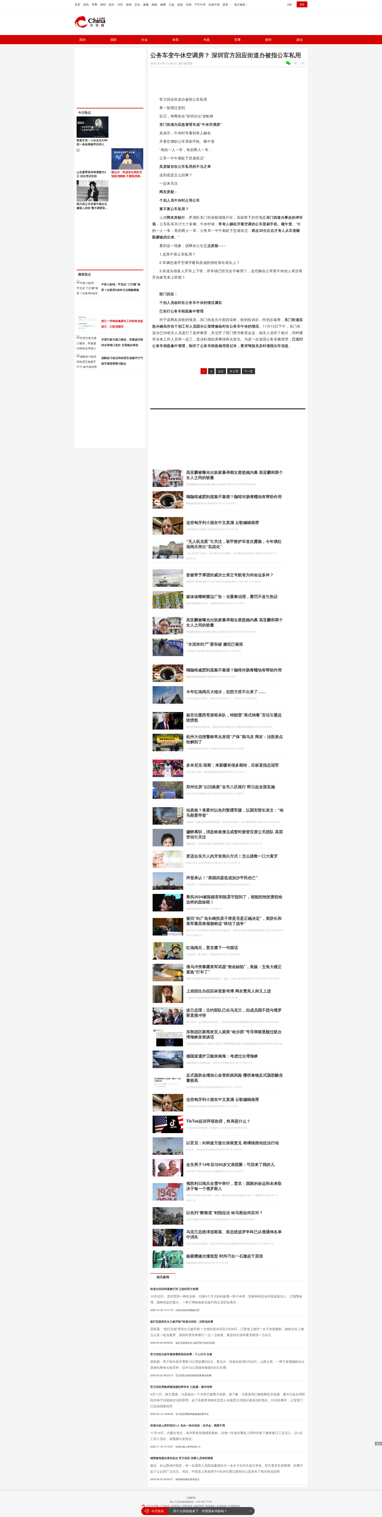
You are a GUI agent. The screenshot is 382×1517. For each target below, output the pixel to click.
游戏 (129, 4)
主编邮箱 (191, 1497)
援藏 (146, 4)
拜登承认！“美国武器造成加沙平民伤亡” (222, 877)
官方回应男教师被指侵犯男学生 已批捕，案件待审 (181, 1387)
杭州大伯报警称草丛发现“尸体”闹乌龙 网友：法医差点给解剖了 (234, 739)
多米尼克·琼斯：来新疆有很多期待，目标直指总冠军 (232, 765)
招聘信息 (187, 1505)
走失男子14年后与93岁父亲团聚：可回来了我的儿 (230, 1164)
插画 (154, 4)
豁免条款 (210, 1505)
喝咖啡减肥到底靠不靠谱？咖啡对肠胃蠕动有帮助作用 (234, 496)
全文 (221, 371)
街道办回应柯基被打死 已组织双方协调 (174, 1289)
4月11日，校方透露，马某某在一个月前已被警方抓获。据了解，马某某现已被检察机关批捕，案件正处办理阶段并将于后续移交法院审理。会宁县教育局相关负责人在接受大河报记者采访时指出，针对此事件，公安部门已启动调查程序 (227, 1400)
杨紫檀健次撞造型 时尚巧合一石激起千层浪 (224, 1256)
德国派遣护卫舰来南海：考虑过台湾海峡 (222, 1056)
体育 (175, 39)
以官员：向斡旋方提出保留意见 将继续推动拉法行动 (232, 1142)
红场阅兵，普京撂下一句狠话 (212, 947)
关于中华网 (152, 1505)
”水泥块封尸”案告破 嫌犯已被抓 (214, 644)
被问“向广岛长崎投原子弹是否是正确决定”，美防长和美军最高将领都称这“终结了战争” (234, 920)
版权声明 (199, 1505)
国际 (113, 39)
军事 (94, 4)
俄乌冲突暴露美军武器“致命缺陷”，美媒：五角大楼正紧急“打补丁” (234, 969)
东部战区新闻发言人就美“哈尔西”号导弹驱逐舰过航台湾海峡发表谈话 (234, 1034)
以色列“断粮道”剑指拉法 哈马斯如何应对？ (224, 1212)
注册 (289, 4)
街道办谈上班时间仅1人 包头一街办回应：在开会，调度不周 (187, 1425)
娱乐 (111, 4)
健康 (163, 4)
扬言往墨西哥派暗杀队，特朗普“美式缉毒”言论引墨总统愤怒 (234, 717)
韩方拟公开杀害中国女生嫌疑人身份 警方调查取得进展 (92, 208)
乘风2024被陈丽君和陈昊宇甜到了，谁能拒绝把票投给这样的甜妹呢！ (234, 899)
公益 (171, 4)
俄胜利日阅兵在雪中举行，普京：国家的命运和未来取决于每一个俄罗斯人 (234, 1185)
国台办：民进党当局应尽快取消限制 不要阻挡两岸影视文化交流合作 (127, 176)
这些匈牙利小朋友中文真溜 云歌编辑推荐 (222, 522)
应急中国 (214, 4)
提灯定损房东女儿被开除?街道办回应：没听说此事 (181, 1321)
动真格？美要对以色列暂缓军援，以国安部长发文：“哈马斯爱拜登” (235, 812)
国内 (82, 39)
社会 (144, 39)
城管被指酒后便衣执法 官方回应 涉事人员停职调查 (181, 1458)
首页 (77, 4)
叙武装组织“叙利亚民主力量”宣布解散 (199, 1511)
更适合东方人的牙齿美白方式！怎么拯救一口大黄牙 (232, 856)
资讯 (86, 4)
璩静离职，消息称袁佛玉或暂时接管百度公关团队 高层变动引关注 (234, 834)
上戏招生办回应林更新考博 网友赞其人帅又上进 (228, 991)
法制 (188, 4)
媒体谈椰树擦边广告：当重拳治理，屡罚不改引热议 (232, 596)
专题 (206, 39)
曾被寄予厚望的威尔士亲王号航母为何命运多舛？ (230, 575)
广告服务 (165, 1505)
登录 (302, 4)
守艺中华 (200, 4)
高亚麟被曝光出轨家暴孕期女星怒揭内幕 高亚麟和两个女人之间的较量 (234, 474)
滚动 (299, 39)
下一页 (248, 371)
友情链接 (221, 1505)
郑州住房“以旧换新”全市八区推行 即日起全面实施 (230, 786)
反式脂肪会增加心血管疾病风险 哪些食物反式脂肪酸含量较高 (234, 1077)
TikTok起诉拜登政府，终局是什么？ (218, 1121)
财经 (103, 4)
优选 (180, 4)
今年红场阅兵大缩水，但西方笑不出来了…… (226, 691)
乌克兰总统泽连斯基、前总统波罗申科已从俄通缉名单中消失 (234, 1234)
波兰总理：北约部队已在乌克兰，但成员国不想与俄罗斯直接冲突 (234, 1012)
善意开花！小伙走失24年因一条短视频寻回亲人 (92, 142)
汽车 (120, 4)
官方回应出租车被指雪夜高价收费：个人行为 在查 (181, 1354)
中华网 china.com (91, 22)
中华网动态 (234, 1505)
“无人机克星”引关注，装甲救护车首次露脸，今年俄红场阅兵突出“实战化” (234, 543)
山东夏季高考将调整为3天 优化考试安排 (91, 174)
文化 (137, 4)
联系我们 (176, 1505)
